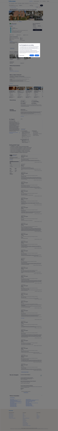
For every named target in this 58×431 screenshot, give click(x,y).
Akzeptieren (37, 55)
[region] (29, 50)
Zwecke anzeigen (21, 55)
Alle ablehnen (32, 55)
